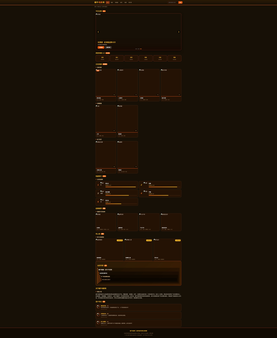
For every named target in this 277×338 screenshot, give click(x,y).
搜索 (180, 2)
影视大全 (99, 6)
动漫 (125, 2)
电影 (112, 2)
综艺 (121, 2)
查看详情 (108, 47)
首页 (108, 2)
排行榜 (130, 2)
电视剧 (116, 2)
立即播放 (101, 47)
